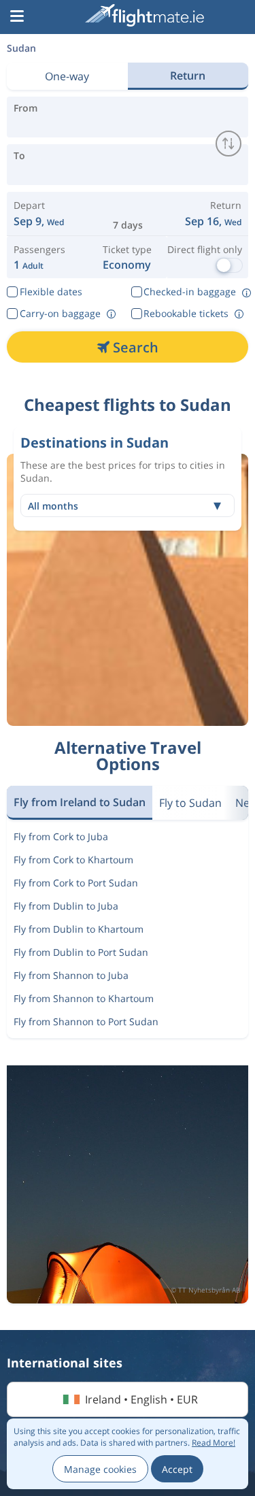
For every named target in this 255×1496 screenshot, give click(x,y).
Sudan (21, 47)
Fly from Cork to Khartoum (73, 859)
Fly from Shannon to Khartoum (84, 998)
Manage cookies (100, 1469)
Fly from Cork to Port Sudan (76, 882)
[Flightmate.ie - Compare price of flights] (144, 15)
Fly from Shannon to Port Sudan (86, 1021)
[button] (17, 17)
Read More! (213, 1442)
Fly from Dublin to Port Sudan (81, 952)
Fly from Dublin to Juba (66, 905)
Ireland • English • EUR (141, 1399)
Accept (177, 1469)
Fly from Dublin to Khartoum (78, 928)
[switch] (228, 143)
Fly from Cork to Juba (61, 836)
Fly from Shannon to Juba (71, 975)
